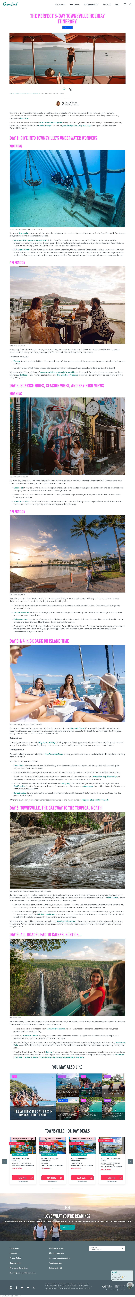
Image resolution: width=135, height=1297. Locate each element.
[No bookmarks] (125, 4)
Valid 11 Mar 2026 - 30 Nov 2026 (23, 1165)
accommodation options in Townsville (57, 372)
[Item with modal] (67, 58)
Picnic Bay (112, 776)
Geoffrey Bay (20, 786)
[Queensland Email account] (34, 1287)
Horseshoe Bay (99, 776)
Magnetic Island (77, 728)
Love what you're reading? (67, 1215)
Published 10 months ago (70, 105)
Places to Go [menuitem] (60, 4)
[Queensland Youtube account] (28, 1287)
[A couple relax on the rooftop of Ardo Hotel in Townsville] (67, 58)
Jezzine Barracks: (21, 612)
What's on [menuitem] (107, 4)
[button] (4, 1161)
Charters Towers (30, 1035)
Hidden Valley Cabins (66, 921)
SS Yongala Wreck (22, 250)
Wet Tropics (112, 897)
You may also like (67, 1066)
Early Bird (44, 1163)
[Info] (70, 89)
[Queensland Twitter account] (22, 1287)
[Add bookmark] (64, 89)
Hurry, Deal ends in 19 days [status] (23, 1139)
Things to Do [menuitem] (74, 4)
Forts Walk (19, 765)
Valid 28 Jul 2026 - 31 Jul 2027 (111, 1167)
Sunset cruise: (20, 793)
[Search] (130, 4)
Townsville (23, 233)
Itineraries (34, 93)
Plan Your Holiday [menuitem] (91, 4)
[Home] (10, 6)
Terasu (17, 361)
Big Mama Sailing (47, 742)
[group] (23, 1162)
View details (16, 1168)
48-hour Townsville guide (50, 123)
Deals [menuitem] (117, 4)
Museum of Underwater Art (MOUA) (30, 240)
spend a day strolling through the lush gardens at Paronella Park (54, 1057)
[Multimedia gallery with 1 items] (67, 58)
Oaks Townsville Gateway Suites (111, 1160)
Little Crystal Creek (47, 914)
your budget (68, 125)
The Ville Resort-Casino (67, 375)
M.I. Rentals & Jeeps (54, 754)
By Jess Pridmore (69, 102)
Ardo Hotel (22, 375)
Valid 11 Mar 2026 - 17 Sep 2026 (82, 1165)
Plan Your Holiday (22, 93)
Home (12, 93)
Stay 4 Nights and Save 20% (21, 1163)
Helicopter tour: (21, 619)
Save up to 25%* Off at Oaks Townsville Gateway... (110, 1164)
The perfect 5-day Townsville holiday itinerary (67, 18)
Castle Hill (18, 488)
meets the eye (44, 125)
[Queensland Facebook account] (16, 1287)
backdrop (24, 118)
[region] (67, 121)
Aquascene (88, 786)
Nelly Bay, (65, 783)
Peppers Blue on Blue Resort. (95, 800)
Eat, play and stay (83, 125)
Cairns (49, 1052)
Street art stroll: (21, 501)
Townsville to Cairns (56, 1029)
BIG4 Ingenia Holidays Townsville (20, 1160)
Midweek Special (77, 1163)
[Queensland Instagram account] (11, 1287)
